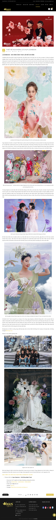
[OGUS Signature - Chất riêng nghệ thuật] (7, 9)
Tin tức (20, 51)
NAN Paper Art (9, 330)
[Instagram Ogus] (45, 507)
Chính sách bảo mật (33, 504)
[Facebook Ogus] (43, 507)
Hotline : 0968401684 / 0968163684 (38, 1)
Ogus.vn (19, 515)
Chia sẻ (20, 494)
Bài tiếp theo (49, 494)
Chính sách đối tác (33, 510)
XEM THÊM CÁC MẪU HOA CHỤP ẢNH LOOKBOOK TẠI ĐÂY (17, 474)
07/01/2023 (15, 51)
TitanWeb (35, 518)
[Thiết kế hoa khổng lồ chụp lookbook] (28, 31)
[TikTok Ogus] (48, 507)
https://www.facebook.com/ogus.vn (19, 487)
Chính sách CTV (32, 508)
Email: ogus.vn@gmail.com (49, 1)
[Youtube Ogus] (50, 507)
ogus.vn (12, 485)
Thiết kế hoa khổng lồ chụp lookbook (21, 49)
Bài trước (5, 494)
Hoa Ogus (9, 51)
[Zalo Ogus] (52, 507)
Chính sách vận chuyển (34, 506)
